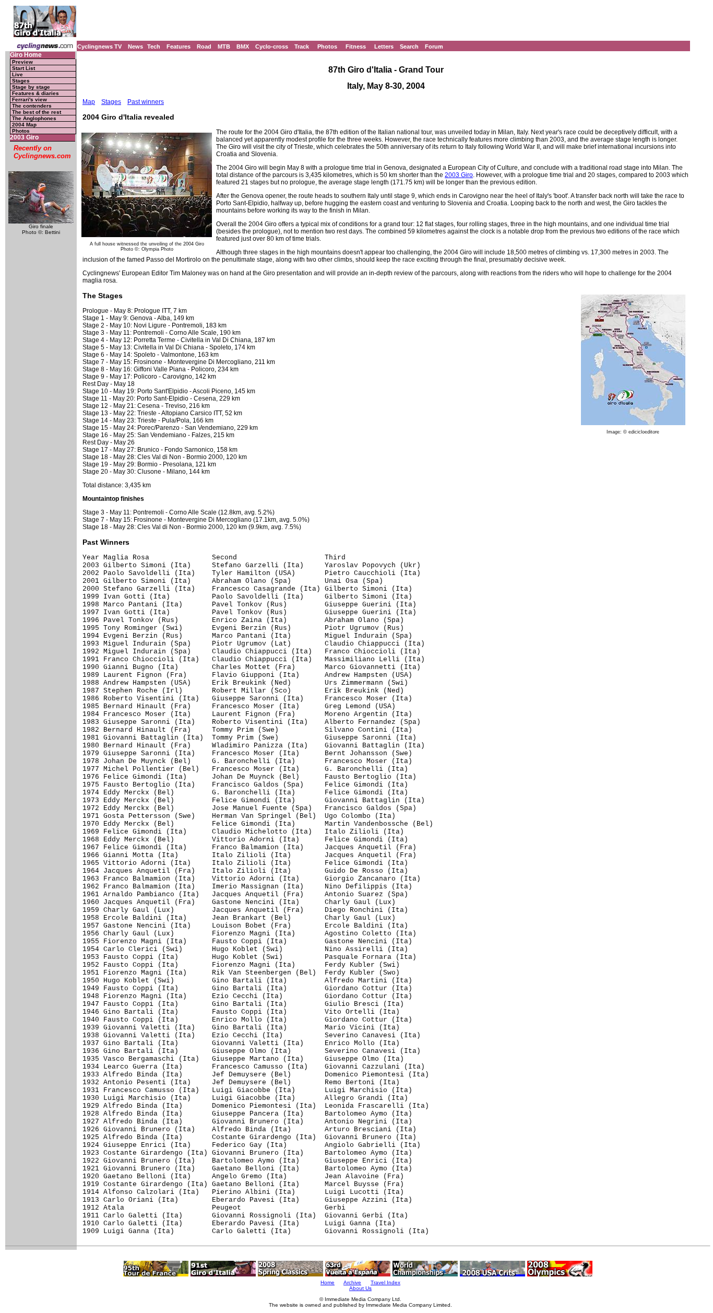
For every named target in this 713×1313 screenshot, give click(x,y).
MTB (224, 46)
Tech (153, 46)
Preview (22, 62)
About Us (360, 1288)
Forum (434, 46)
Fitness (356, 46)
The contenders (32, 106)
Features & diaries (35, 93)
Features (179, 46)
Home (327, 1282)
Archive (352, 1282)
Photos (327, 46)
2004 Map (24, 124)
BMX (242, 46)
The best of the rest (36, 112)
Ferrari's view (29, 99)
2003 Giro (24, 137)
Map (88, 101)
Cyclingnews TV (99, 46)
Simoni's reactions (195, 102)
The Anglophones (34, 118)
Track (301, 46)
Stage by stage (31, 87)
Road (204, 46)
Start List (23, 68)
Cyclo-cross (271, 46)
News (135, 46)
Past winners (145, 101)
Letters (384, 46)
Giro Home (26, 55)
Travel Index (385, 1282)
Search (409, 46)
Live (17, 74)
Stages (21, 81)
